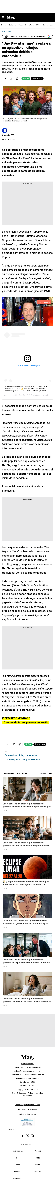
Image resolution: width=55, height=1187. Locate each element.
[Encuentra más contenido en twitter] (11, 78)
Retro (37, 1165)
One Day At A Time (27, 395)
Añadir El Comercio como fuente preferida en (28, 36)
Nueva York (29, 25)
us (17, 1158)
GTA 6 (38, 25)
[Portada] (27, 1062)
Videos (38, 1151)
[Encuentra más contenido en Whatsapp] (17, 78)
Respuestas (17, 1151)
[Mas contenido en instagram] (32, 1136)
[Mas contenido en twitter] (27, 1136)
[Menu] (4, 17)
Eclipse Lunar (48, 25)
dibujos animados (28, 755)
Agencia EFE (8, 135)
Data (38, 1158)
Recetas (37, 1172)
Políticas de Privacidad (27, 1110)
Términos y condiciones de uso (27, 1105)
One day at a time (16, 759)
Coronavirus (11, 755)
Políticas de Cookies (27, 1114)
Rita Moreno (34, 759)
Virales (17, 1172)
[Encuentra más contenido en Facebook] (5, 78)
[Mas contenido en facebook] (22, 1136)
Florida (3, 25)
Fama (17, 1165)
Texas (21, 25)
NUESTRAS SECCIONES (27, 1144)
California (12, 25)
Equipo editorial (27, 1064)
